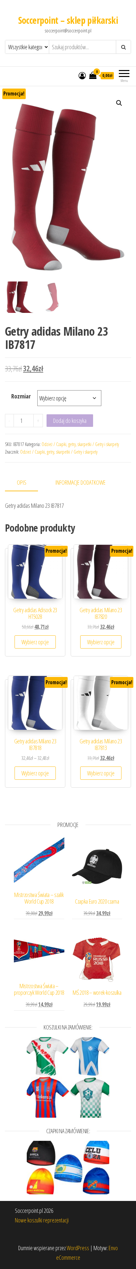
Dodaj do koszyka (69, 421)
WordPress (78, 1248)
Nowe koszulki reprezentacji (42, 1220)
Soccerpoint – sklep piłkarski (68, 20)
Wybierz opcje (35, 642)
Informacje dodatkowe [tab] (80, 482)
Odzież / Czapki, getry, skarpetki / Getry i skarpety (80, 444)
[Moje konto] (82, 75)
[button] (119, 103)
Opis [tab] (21, 482)
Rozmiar (21, 396)
